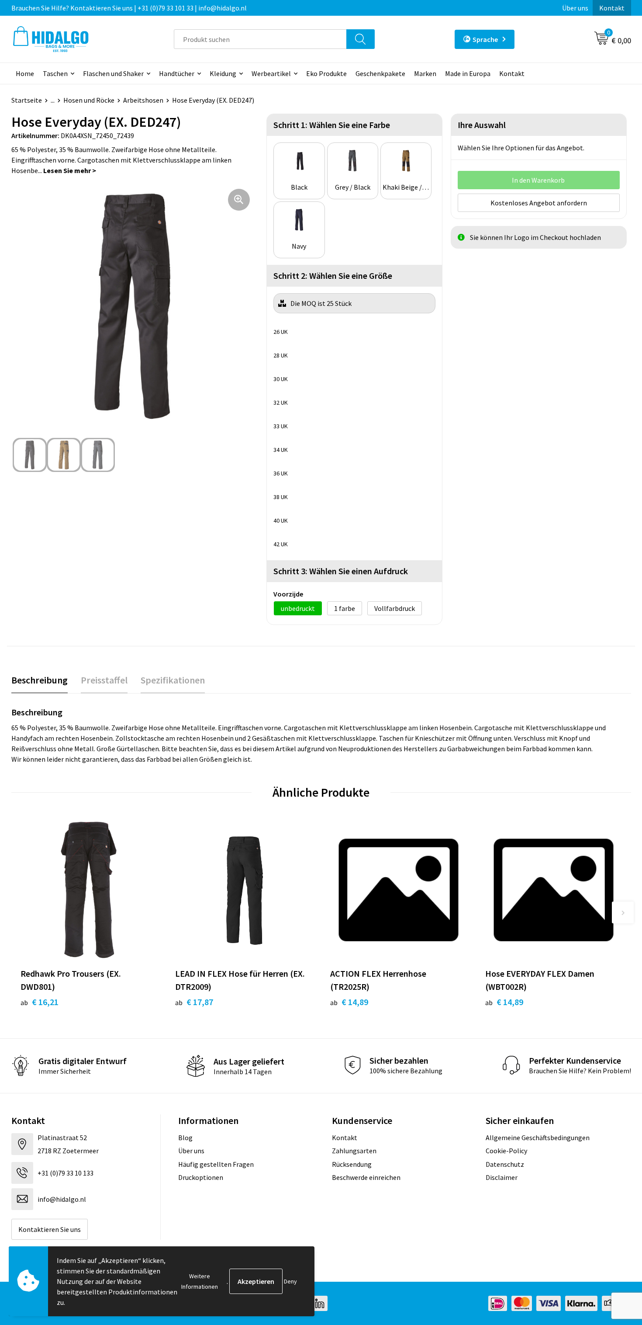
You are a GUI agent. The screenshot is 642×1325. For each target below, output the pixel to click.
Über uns (575, 7)
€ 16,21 (40, 1001)
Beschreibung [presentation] (39, 680)
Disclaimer (502, 1177)
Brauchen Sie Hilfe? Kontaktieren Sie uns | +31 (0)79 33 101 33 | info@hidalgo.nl (129, 7)
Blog (185, 1137)
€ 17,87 (194, 1001)
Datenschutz (505, 1164)
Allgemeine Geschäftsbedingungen (538, 1137)
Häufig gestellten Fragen (216, 1164)
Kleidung (223, 73)
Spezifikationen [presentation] (173, 680)
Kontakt (612, 7)
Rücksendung (352, 1164)
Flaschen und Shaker (113, 73)
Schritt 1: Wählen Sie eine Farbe (331, 124)
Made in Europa (467, 73)
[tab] (39, 680)
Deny (290, 1281)
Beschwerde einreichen (366, 1177)
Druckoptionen (200, 1177)
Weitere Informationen (199, 1281)
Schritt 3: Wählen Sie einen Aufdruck (340, 570)
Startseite (26, 100)
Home (25, 73)
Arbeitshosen (143, 100)
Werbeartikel (271, 73)
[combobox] (260, 39)
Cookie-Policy (506, 1150)
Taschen (55, 73)
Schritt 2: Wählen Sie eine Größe (332, 275)
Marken (425, 73)
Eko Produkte (326, 73)
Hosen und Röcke (88, 100)
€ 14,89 (349, 1001)
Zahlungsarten (354, 1150)
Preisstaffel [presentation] (104, 680)
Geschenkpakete (380, 73)
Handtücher (176, 73)
